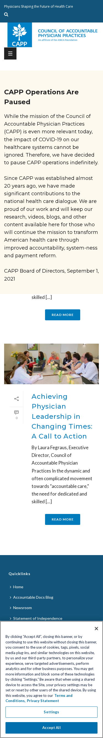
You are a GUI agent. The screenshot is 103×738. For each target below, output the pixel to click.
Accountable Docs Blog (33, 597)
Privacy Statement (43, 701)
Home (18, 586)
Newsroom (22, 607)
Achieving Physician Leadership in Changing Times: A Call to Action (62, 416)
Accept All (51, 727)
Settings (51, 712)
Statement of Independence (37, 618)
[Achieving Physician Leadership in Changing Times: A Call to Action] (51, 364)
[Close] (96, 629)
